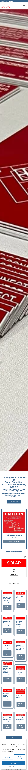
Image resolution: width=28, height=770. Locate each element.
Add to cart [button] (14, 573)
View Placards (14, 501)
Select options (14, 541)
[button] (25, 557)
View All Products (14, 738)
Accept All (13, 763)
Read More (10, 752)
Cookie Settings (19, 757)
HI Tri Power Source (14, 569)
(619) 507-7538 (7, 1)
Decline (7, 757)
